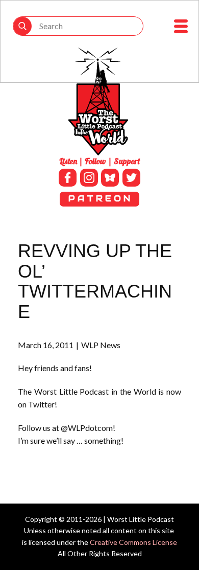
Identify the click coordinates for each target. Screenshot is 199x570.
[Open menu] (181, 26)
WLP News (100, 345)
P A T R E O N (99, 198)
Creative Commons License (133, 542)
